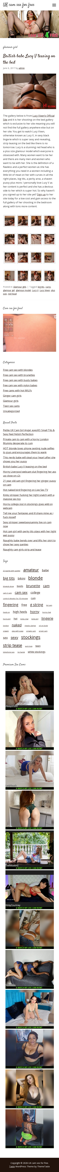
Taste (12, 1166)
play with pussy (17, 631)
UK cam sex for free (18, 5)
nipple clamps (30, 626)
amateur (31, 570)
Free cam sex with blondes (18, 370)
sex (5, 638)
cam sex (21, 592)
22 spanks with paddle (11, 571)
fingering (10, 604)
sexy (14, 637)
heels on (6, 612)
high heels (20, 612)
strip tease (12, 645)
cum (33, 598)
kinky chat (24, 619)
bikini (21, 578)
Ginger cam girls (12, 395)
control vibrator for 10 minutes (15, 598)
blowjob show (8, 586)
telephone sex (9, 652)
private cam (31, 631)
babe (45, 570)
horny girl (7, 619)
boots (20, 586)
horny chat (46, 612)
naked (17, 625)
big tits (41, 286)
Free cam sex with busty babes (20, 380)
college (35, 592)
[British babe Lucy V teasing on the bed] (29, 111)
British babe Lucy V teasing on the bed (29, 59)
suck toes (28, 646)
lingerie (47, 618)
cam (46, 585)
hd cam (49, 605)
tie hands (21, 652)
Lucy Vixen (45, 290)
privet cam (43, 631)
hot (15, 618)
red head (12, 293)
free (24, 605)
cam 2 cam (7, 593)
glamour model (23, 290)
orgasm (6, 631)
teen (38, 646)
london (6, 626)
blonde (35, 578)
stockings (30, 637)
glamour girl (9, 290)
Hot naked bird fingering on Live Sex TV (25, 490)
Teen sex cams (11, 406)
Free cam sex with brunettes (19, 375)
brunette (33, 585)
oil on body (43, 626)
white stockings (36, 651)
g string (36, 604)
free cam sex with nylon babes (20, 385)
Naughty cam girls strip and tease (22, 549)
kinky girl (34, 619)
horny (34, 611)
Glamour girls (19, 286)
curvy (48, 286)
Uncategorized (11, 411)
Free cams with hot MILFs (17, 390)
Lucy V (35, 290)
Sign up (41, 194)
